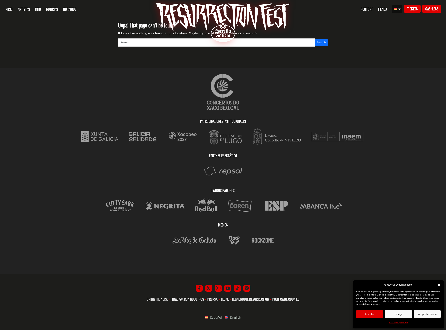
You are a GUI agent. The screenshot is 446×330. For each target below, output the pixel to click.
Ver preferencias (427, 314)
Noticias (52, 9)
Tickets (412, 9)
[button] (439, 285)
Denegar (398, 314)
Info (38, 9)
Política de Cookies (285, 299)
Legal (224, 299)
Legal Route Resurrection (250, 299)
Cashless (431, 9)
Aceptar (369, 314)
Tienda (382, 9)
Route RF (367, 9)
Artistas (24, 9)
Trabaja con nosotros (188, 299)
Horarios (69, 9)
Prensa (212, 299)
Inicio (9, 9)
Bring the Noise (157, 299)
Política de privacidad (398, 322)
